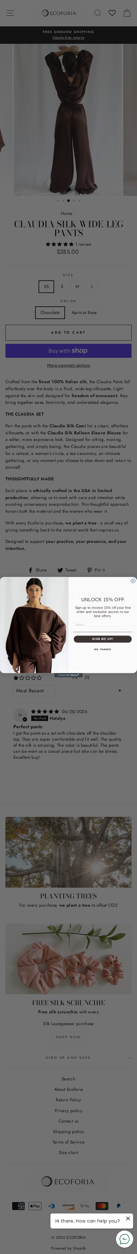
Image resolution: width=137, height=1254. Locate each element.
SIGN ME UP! (102, 638)
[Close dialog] (133, 581)
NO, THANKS (102, 649)
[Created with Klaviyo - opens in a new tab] (68, 675)
